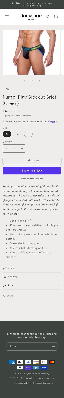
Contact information (43, 383)
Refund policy (28, 378)
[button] (7, 16)
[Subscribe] (53, 347)
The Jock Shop (30, 374)
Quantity (7, 141)
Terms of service (46, 378)
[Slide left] (24, 80)
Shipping (6, 116)
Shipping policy (22, 383)
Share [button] (10, 296)
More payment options (32, 179)
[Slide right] (39, 80)
